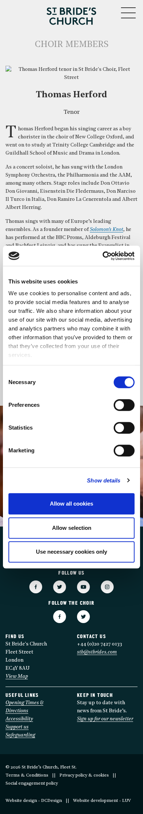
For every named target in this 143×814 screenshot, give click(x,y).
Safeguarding (20, 735)
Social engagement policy (32, 783)
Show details (103, 480)
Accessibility (19, 719)
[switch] (124, 405)
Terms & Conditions (27, 775)
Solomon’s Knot (106, 229)
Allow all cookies (71, 503)
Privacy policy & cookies (84, 775)
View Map (17, 676)
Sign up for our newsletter (105, 719)
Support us (17, 727)
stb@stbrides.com (97, 652)
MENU (106, 11)
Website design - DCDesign (34, 801)
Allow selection (71, 528)
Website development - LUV (102, 801)
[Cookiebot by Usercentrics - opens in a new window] (103, 256)
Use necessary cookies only (71, 552)
